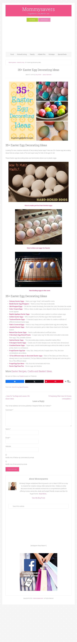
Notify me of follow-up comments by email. (20, 457)
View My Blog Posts (38, 498)
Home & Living (15, 387)
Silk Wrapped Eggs (15, 306)
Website (8, 446)
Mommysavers (38, 9)
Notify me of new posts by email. (16, 464)
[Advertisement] (38, 38)
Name (8, 429)
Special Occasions (23, 387)
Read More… (43, 494)
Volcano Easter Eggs (16, 301)
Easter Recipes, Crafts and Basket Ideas (31, 371)
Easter (22, 376)
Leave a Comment (47, 74)
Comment (9, 410)
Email (8, 438)
